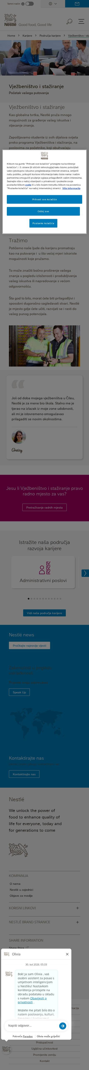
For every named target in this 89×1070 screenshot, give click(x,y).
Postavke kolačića (43, 223)
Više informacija (71, 188)
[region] (44, 192)
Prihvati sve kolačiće (44, 199)
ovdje (28, 184)
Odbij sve (43, 211)
